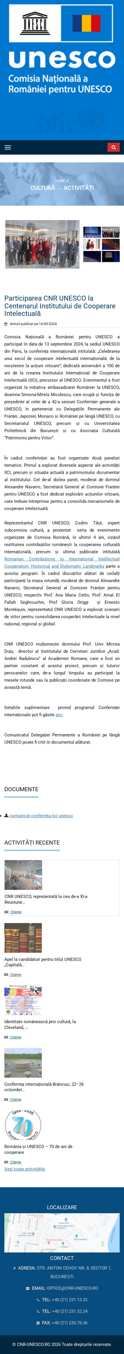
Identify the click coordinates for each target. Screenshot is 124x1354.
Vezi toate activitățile (24, 1169)
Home (60, 181)
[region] (62, 1228)
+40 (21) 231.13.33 (64, 1299)
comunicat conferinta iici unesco (41, 815)
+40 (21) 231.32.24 (64, 1311)
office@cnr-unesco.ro (72, 1288)
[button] (103, 146)
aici (59, 714)
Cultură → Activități (62, 187)
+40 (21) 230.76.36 (64, 1322)
